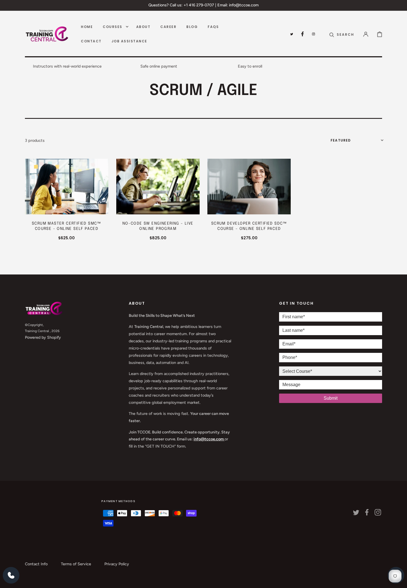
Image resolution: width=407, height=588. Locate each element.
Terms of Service (76, 563)
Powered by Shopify (43, 337)
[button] (341, 34)
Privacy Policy (116, 563)
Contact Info (36, 563)
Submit (331, 398)
